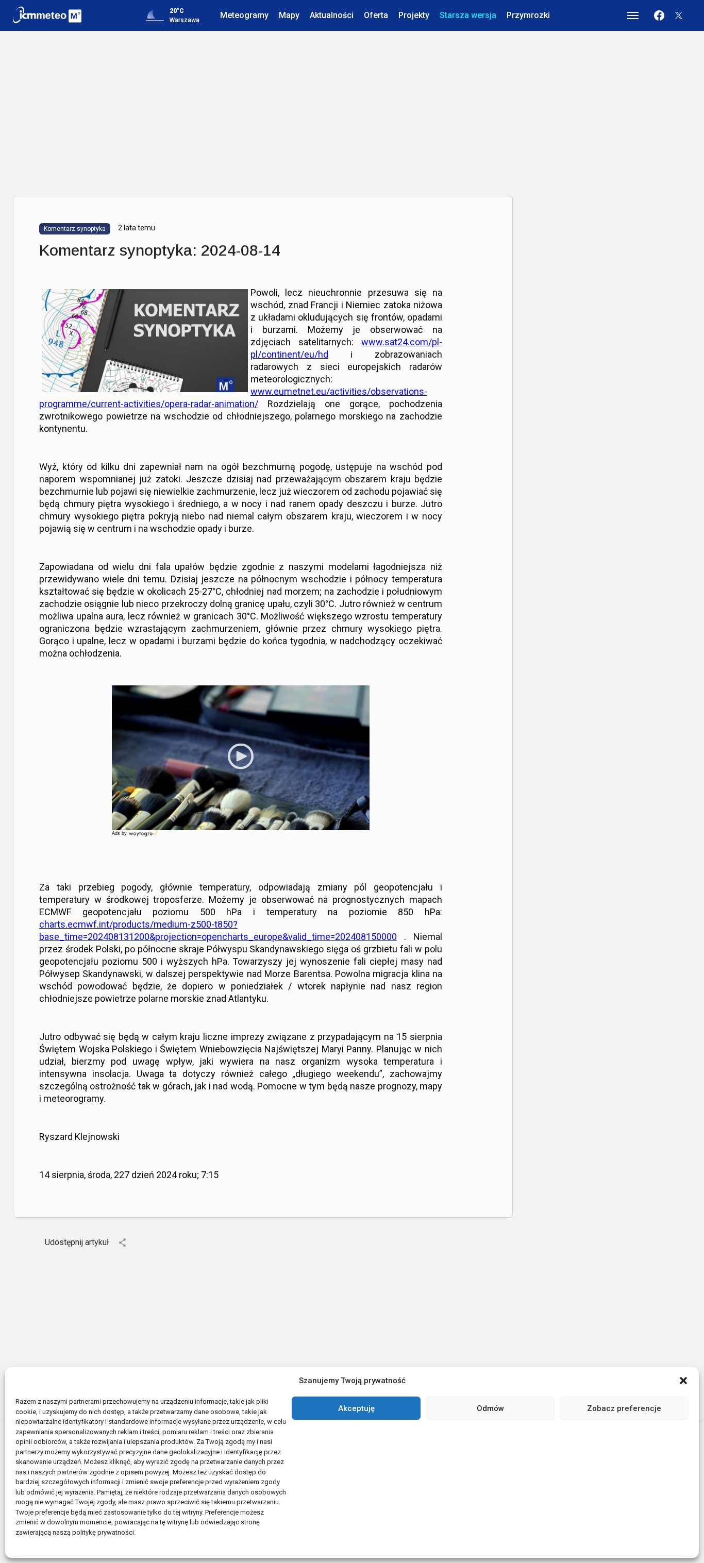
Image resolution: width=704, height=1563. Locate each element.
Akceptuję (356, 1408)
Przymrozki (528, 15)
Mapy (289, 15)
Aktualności (332, 15)
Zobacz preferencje (624, 1408)
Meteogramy (244, 15)
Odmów (490, 1408)
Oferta (376, 15)
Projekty (413, 15)
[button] (683, 1380)
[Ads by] (144, 836)
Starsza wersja (468, 15)
